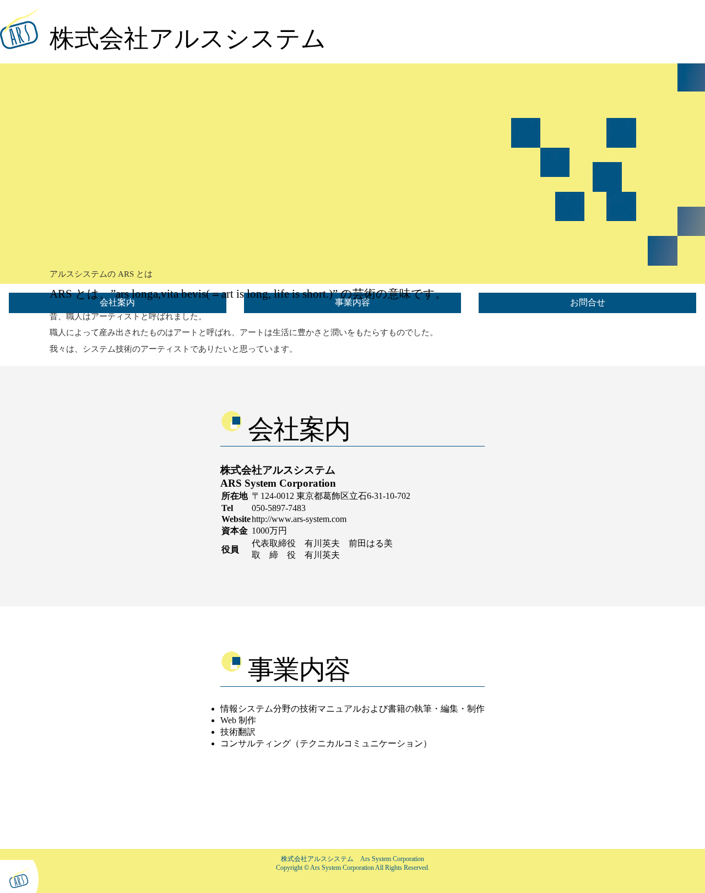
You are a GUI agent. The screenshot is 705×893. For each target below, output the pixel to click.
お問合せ (587, 302)
